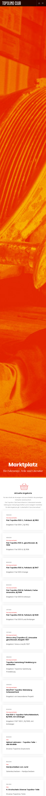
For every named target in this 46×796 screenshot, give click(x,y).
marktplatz (14, 518)
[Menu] (42, 3)
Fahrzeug (8, 518)
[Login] (38, 3)
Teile (7, 740)
